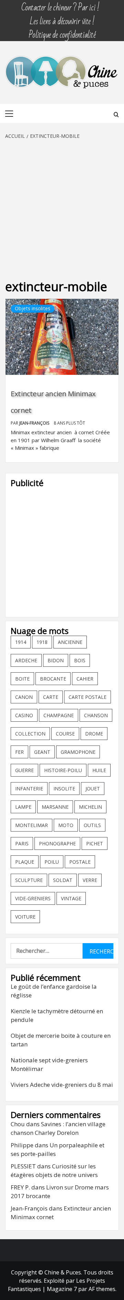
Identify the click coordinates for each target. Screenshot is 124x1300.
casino (24, 715)
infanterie (29, 788)
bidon (56, 660)
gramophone (78, 752)
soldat (62, 880)
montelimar (31, 825)
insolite (64, 788)
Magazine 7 (62, 1289)
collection (30, 733)
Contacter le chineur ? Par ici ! (60, 4)
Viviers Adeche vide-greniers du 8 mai (62, 1085)
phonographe (57, 843)
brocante (53, 678)
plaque (24, 861)
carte (50, 697)
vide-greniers (33, 898)
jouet (92, 788)
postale (80, 861)
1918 (42, 642)
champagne (58, 715)
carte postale (87, 697)
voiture (25, 916)
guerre (24, 770)
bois (79, 660)
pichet (94, 843)
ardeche (26, 660)
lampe (23, 807)
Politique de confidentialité (62, 31)
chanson (96, 715)
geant (42, 752)
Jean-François (34, 423)
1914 (20, 642)
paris (22, 843)
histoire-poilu (63, 770)
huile (99, 770)
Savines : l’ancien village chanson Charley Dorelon (58, 1128)
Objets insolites (32, 308)
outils (92, 825)
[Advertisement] (62, 205)
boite (22, 678)
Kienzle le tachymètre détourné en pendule (57, 1015)
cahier (84, 678)
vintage (71, 898)
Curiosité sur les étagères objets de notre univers (54, 1170)
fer (19, 752)
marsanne (55, 807)
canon (24, 697)
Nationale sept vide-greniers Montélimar (49, 1064)
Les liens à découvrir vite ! (62, 18)
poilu (51, 861)
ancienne (70, 642)
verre (90, 880)
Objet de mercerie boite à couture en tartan (61, 1040)
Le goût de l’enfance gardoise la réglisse (54, 991)
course (65, 733)
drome (94, 733)
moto (65, 825)
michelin (90, 807)
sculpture (29, 880)
